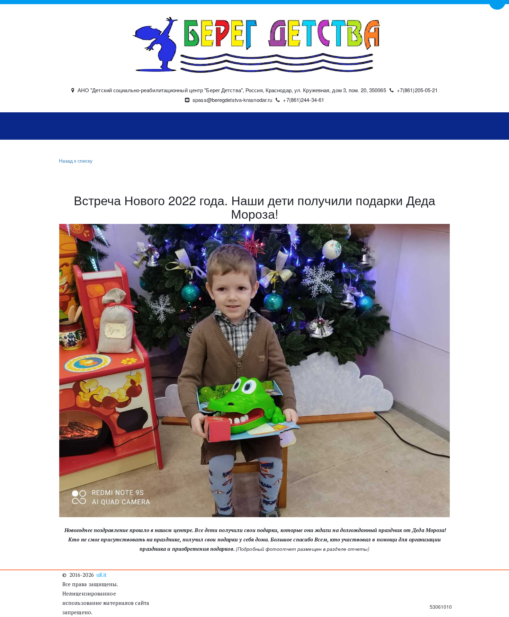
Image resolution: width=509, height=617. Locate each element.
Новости (156, 126)
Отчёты (344, 126)
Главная (81, 126)
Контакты (391, 126)
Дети (190, 126)
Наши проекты (289, 126)
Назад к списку (75, 160)
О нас (115, 126)
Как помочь (229, 126)
